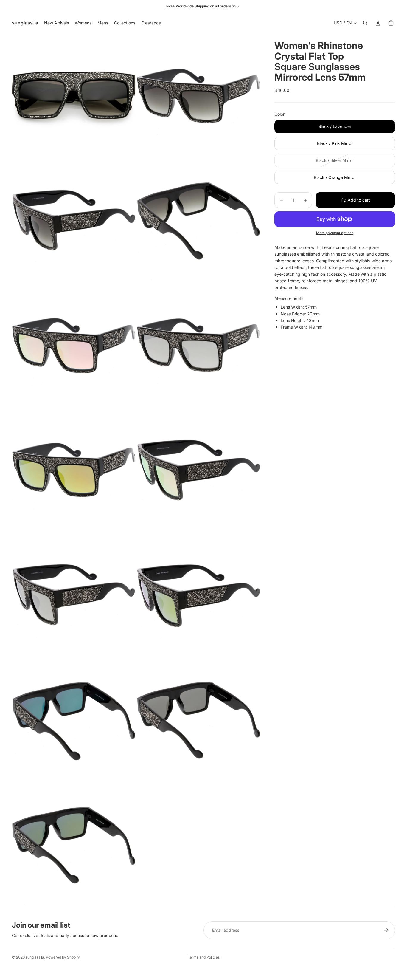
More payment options (334, 233)
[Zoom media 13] (74, 844)
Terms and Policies (204, 957)
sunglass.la (35, 957)
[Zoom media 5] (74, 345)
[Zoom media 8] (198, 470)
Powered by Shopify (63, 957)
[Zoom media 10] (198, 595)
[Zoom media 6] (198, 345)
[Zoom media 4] (198, 220)
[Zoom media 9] (74, 595)
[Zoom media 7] (74, 470)
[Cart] (390, 23)
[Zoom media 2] (198, 95)
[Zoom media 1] (74, 95)
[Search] (365, 23)
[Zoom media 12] (198, 719)
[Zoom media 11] (74, 719)
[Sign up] (386, 930)
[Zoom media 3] (74, 220)
